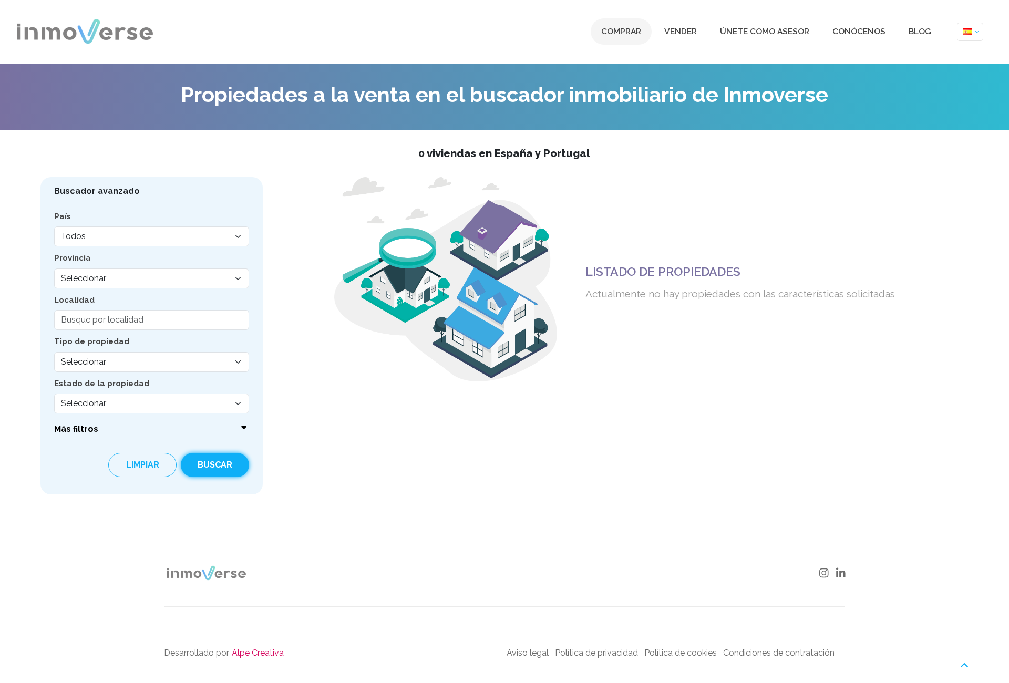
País (62, 216)
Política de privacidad (596, 653)
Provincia (72, 258)
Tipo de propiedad (91, 341)
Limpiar (142, 465)
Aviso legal (528, 653)
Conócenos (859, 31)
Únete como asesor (764, 31)
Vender (680, 31)
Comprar (621, 31)
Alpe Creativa (258, 653)
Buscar (215, 465)
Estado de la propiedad (101, 383)
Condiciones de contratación (779, 653)
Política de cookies (680, 653)
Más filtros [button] (76, 429)
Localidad (74, 300)
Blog (920, 31)
